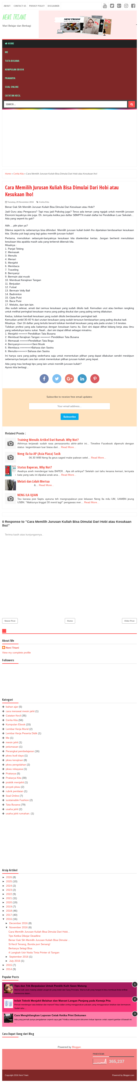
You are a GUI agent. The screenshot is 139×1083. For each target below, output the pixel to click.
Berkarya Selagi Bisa (20, 948)
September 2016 (19, 956)
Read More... (68, 447)
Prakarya (10, 78)
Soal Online (11, 87)
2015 (9, 965)
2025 (9, 881)
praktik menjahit (15, 782)
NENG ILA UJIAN (27, 495)
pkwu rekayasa (14, 768)
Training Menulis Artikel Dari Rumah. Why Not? (48, 440)
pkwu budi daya (15, 755)
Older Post (129, 621)
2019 (9, 906)
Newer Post (10, 621)
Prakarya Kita (13, 777)
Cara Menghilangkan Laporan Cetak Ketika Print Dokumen (50, 1015)
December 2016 (18, 923)
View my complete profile (16, 652)
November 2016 (18, 927)
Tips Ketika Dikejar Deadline (25, 935)
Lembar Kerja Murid (17, 728)
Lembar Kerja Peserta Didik (21, 733)
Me (6, 52)
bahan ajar (12, 706)
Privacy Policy (37, 5)
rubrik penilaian (14, 791)
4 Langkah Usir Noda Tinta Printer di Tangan (34, 952)
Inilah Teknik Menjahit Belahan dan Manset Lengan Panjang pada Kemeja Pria (62, 1000)
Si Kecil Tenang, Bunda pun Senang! (29, 944)
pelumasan (12, 746)
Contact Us (20, 5)
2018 (9, 910)
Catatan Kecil (12, 95)
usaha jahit (12, 809)
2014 (9, 969)
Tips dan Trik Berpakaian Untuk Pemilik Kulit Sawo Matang (50, 985)
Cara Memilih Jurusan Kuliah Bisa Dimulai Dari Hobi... (39, 931)
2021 (9, 898)
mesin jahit (12, 742)
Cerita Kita (44, 202)
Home (10, 43)
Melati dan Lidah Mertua (33, 481)
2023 (9, 889)
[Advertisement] (72, 137)
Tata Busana (12, 60)
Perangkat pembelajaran (20, 751)
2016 (9, 919)
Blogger (76, 1047)
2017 (9, 914)
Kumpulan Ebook (14, 69)
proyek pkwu (13, 786)
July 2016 (15, 960)
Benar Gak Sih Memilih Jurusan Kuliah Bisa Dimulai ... (39, 940)
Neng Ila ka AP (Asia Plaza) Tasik (39, 453)
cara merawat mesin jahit (20, 711)
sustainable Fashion (17, 800)
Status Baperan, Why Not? (34, 467)
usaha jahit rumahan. (18, 813)
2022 (9, 894)
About (7, 5)
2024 (9, 885)
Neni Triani (14, 17)
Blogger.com (128, 1075)
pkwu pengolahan (16, 764)
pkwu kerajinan (14, 760)
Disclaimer (53, 5)
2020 (9, 902)
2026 (9, 877)
